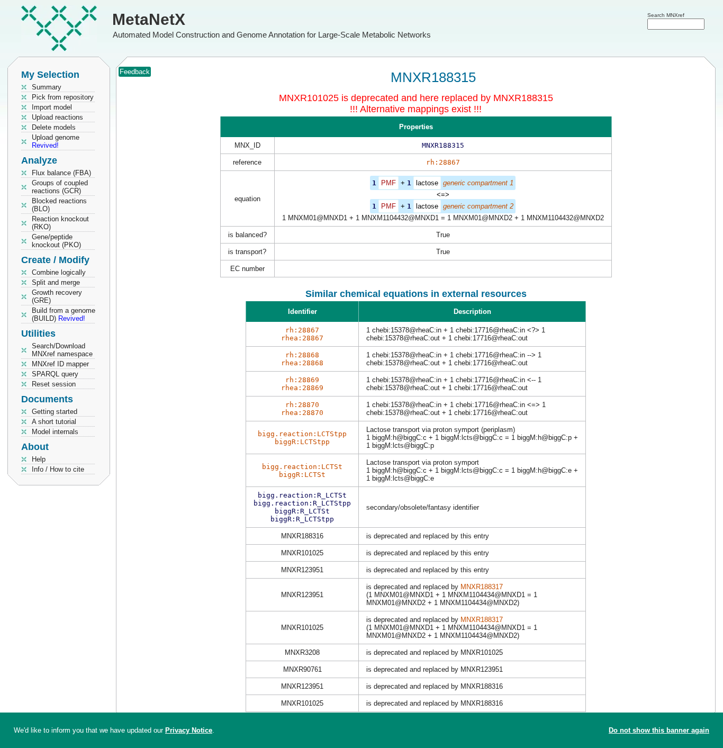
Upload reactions (57, 117)
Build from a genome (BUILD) (63, 314)
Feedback (135, 72)
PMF (388, 183)
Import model (52, 107)
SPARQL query (55, 374)
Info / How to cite (58, 469)
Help (39, 459)
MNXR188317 (481, 587)
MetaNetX (148, 19)
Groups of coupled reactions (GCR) (60, 187)
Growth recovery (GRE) (57, 296)
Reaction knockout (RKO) (60, 223)
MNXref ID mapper (60, 364)
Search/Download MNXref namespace (62, 350)
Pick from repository (63, 97)
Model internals (55, 432)
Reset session (54, 384)
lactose (427, 183)
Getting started (54, 412)
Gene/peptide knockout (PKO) (56, 241)
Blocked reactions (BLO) (59, 205)
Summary (46, 87)
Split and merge (56, 282)
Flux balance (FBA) (61, 173)
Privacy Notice (188, 730)
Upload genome (55, 141)
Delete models (54, 127)
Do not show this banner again (659, 730)
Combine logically (59, 272)
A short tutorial (54, 422)
